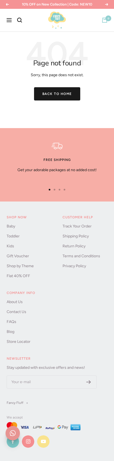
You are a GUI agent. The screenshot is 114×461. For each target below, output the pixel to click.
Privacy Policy (74, 266)
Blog (10, 331)
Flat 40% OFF (18, 276)
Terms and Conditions (81, 256)
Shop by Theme (20, 266)
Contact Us (16, 311)
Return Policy (74, 246)
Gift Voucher (18, 256)
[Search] (19, 20)
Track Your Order (77, 226)
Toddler (13, 236)
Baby (11, 226)
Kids (10, 246)
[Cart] (104, 20)
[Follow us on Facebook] (13, 441)
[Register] (88, 382)
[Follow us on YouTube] (43, 441)
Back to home (57, 94)
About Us (15, 302)
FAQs (11, 321)
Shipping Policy (76, 236)
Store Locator (18, 341)
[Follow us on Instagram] (28, 441)
